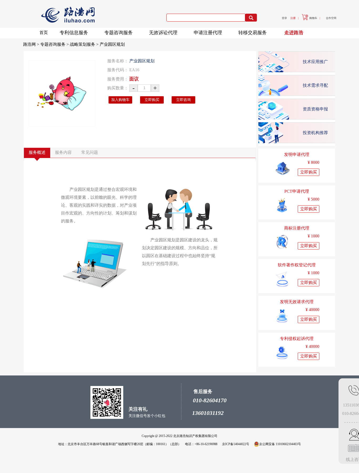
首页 (43, 32)
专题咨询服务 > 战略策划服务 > (70, 44)
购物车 (313, 18)
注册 (293, 18)
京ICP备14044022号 (235, 444)
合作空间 (331, 18)
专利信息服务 (74, 32)
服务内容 (63, 152)
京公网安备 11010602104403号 (280, 444)
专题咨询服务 (118, 32)
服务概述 (37, 152)
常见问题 (89, 152)
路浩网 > (31, 44)
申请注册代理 (208, 32)
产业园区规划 (112, 44)
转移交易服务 (252, 32)
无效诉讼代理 (163, 32)
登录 (284, 18)
